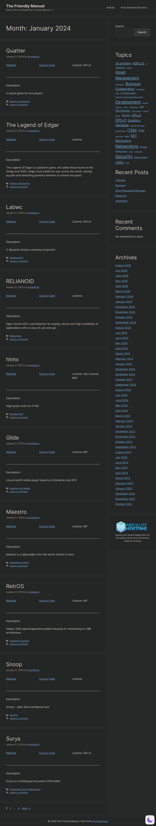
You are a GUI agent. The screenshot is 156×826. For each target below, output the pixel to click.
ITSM (141, 130)
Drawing (118, 107)
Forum (117, 116)
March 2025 (122, 353)
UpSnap (120, 180)
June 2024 (121, 400)
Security (14, 715)
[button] (149, 819)
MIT (134, 136)
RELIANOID (20, 281)
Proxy (131, 152)
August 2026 (123, 265)
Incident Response (137, 126)
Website (11, 65)
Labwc (14, 207)
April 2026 (121, 286)
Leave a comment (19, 104)
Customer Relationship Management (129, 97)
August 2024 (123, 389)
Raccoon (120, 185)
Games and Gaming (20, 101)
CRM (117, 93)
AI (146, 64)
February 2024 (124, 421)
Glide (12, 437)
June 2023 (121, 462)
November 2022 (125, 498)
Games (126, 115)
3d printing (123, 63)
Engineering (133, 107)
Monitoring (123, 141)
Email (125, 107)
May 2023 (121, 467)
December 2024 (125, 369)
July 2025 (121, 332)
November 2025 (125, 312)
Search (119, 26)
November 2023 (125, 436)
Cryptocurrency (128, 93)
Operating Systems (19, 562)
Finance (146, 111)
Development (16, 257)
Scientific (138, 152)
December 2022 (125, 493)
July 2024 (121, 395)
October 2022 (123, 504)
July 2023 (121, 457)
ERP (142, 107)
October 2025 (123, 317)
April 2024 (121, 410)
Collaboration (125, 89)
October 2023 (123, 441)
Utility (119, 162)
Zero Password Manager (130, 190)
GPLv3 (120, 120)
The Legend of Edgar (32, 125)
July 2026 (121, 270)
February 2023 (124, 483)
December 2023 (125, 431)
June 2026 (121, 275)
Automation (119, 84)
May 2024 (121, 405)
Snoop (14, 664)
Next (26, 808)
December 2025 (125, 306)
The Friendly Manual (25, 6)
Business (133, 84)
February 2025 (124, 358)
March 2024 (122, 415)
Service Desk (140, 157)
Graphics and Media (20, 488)
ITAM (131, 130)
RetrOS (15, 586)
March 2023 (122, 478)
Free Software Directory (134, 7)
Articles (110, 7)
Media (127, 136)
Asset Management (127, 75)
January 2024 (123, 426)
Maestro (16, 512)
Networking (15, 336)
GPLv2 (136, 115)
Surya (13, 738)
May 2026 (121, 281)
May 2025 (121, 343)
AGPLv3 (138, 63)
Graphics (134, 120)
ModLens (121, 195)
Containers (140, 89)
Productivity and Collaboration (25, 789)
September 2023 (125, 447)
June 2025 (121, 338)
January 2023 (123, 488)
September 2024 (125, 384)
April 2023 (121, 473)
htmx (12, 359)
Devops (145, 103)
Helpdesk (122, 125)
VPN (127, 163)
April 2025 (121, 348)
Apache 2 (120, 67)
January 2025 (123, 364)
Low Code (119, 136)
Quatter (15, 50)
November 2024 (125, 374)
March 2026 (122, 291)
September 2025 (125, 322)
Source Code (47, 65)
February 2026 (124, 296)
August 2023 (123, 452)
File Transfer (136, 111)
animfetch (121, 201)
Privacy (143, 147)
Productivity (121, 151)
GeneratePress (100, 821)
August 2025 (123, 327)
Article (129, 68)
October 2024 (123, 379)
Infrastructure (120, 131)
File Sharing (122, 110)
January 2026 (123, 301)
